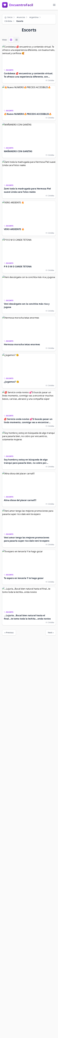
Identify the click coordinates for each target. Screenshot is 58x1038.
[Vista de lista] (16, 39)
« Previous (9, 632)
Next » (51, 632)
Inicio (9, 17)
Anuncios (21, 17)
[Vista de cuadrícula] (11, 39)
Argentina (33, 17)
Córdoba (8, 21)
